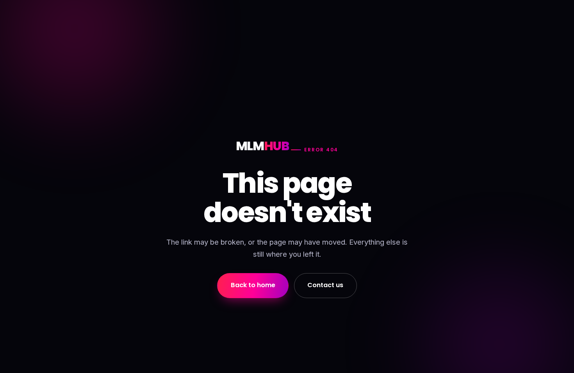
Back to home (253, 285)
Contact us (325, 285)
